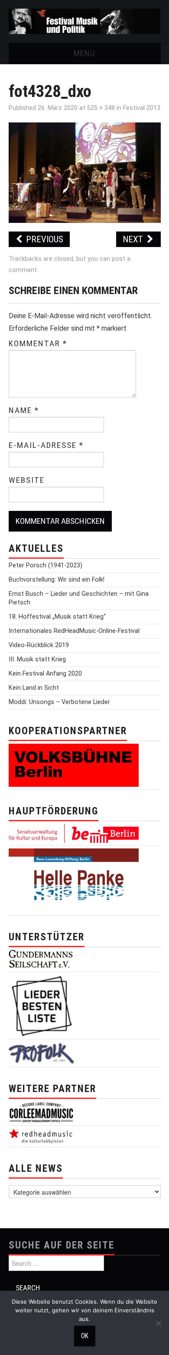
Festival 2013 (141, 108)
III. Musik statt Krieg (37, 659)
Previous (43, 239)
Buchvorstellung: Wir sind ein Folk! (56, 579)
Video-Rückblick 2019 (39, 645)
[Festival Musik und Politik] (85, 21)
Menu (84, 53)
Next (134, 239)
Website (27, 480)
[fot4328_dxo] (85, 172)
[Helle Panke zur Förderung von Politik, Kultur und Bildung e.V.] (74, 880)
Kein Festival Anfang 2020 (45, 673)
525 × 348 (101, 108)
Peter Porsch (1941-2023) (45, 565)
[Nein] (158, 1323)
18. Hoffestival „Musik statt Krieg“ (57, 616)
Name (24, 410)
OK (84, 1336)
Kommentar (38, 343)
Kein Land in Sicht (34, 688)
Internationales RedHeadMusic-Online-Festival (74, 631)
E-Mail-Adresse (46, 445)
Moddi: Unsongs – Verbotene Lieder (59, 702)
